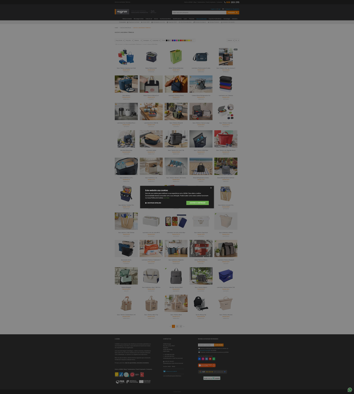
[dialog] (177, 197)
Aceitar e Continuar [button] (197, 203)
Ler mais (166, 198)
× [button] (211, 188)
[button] (153, 203)
